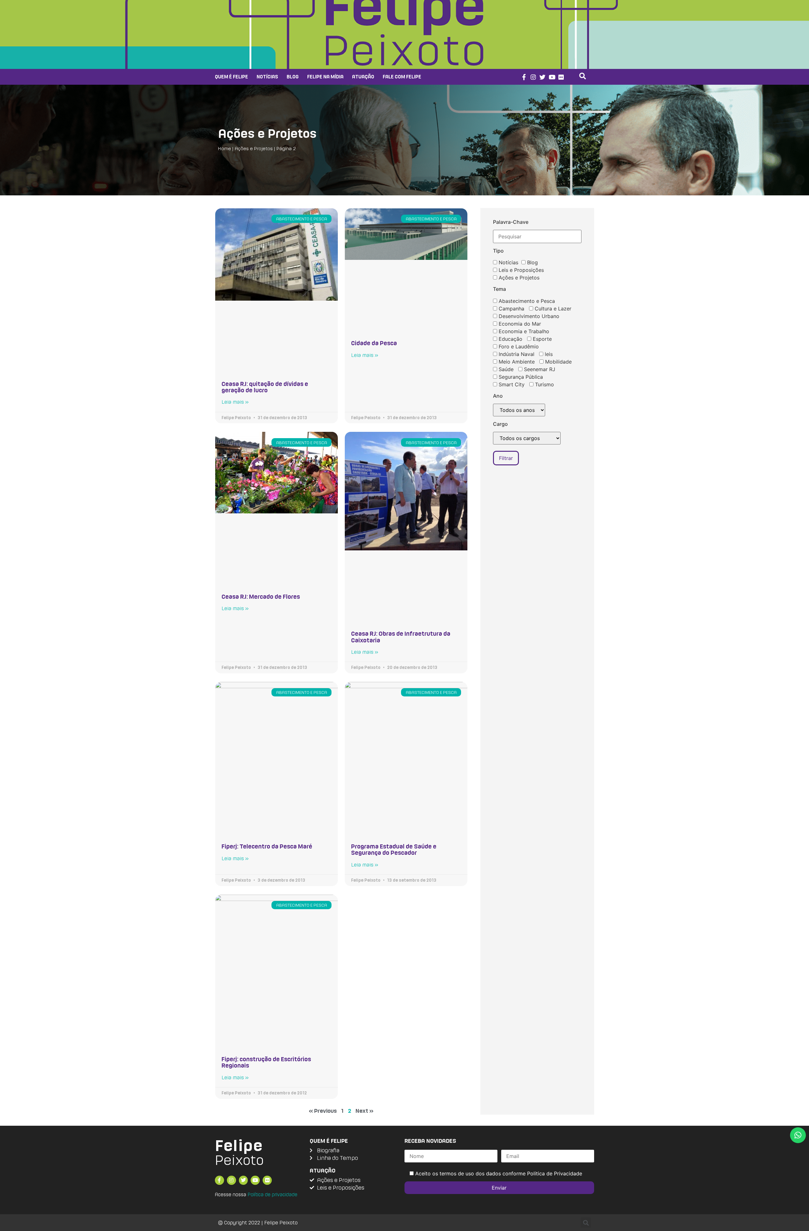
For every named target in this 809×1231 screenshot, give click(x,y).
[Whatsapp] (798, 1135)
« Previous (323, 1111)
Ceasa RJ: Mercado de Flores (261, 596)
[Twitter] (542, 77)
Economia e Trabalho (523, 331)
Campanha (510, 308)
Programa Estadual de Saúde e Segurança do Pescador (393, 849)
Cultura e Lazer (552, 308)
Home (224, 148)
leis (548, 354)
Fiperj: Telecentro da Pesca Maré (267, 846)
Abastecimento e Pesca (526, 300)
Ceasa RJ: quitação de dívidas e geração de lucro (265, 387)
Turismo (543, 384)
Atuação (363, 76)
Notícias (267, 76)
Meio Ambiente (516, 361)
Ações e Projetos (267, 133)
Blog (293, 76)
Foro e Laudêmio (518, 346)
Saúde (505, 369)
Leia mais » (235, 402)
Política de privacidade (272, 1194)
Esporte (541, 338)
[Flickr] (561, 77)
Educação (509, 338)
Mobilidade (558, 361)
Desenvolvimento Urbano (528, 316)
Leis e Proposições (520, 270)
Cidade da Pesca (374, 343)
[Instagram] (533, 77)
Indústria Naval (515, 354)
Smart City (511, 384)
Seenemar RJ (538, 369)
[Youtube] (552, 77)
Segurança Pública (520, 376)
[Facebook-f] (524, 77)
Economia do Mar (519, 323)
